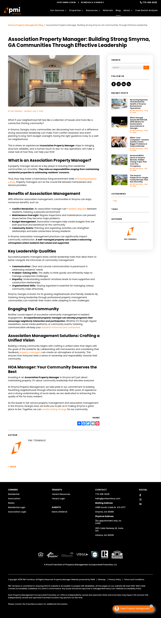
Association (14, 498)
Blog (118, 10)
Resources (92, 10)
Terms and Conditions (134, 579)
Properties (75, 10)
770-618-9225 (150, 2)
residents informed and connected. (60, 327)
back (13, 466)
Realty (11, 503)
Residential (13, 494)
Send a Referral (59, 511)
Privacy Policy (115, 579)
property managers (30, 352)
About (126, 10)
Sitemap (102, 579)
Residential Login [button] (16, 507)
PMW (93, 579)
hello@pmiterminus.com (107, 498)
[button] (113, 84)
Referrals (108, 10)
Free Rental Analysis (146, 10)
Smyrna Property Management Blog (25, 25)
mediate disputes (77, 208)
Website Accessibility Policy (128, 588)
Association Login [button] (17, 511)
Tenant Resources (61, 494)
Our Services (57, 10)
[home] (12, 10)
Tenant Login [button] (58, 498)
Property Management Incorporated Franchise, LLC (91, 564)
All (115, 201)
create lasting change (54, 409)
